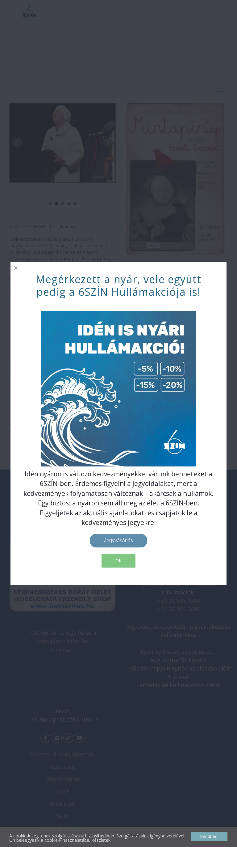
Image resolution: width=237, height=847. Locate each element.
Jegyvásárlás (118, 540)
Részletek (100, 840)
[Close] (15, 267)
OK (118, 561)
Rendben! (209, 836)
